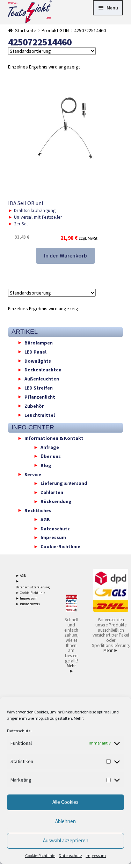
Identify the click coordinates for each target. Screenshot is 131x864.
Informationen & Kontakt (53, 438)
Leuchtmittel (39, 415)
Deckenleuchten (42, 369)
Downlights (37, 360)
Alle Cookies (65, 802)
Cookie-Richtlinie (40, 855)
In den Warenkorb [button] (65, 255)
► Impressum (26, 598)
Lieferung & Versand (64, 483)
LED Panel (35, 351)
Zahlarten (52, 492)
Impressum (96, 855)
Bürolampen (38, 342)
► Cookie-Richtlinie (30, 592)
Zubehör (34, 405)
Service (32, 474)
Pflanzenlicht (39, 396)
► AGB (21, 575)
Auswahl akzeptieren (65, 840)
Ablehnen (65, 821)
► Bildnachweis (28, 604)
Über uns (51, 456)
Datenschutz (18, 730)
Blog (46, 465)
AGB (45, 519)
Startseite (25, 30)
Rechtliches (37, 510)
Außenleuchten (41, 379)
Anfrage (50, 447)
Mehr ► (71, 668)
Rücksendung (56, 501)
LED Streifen (38, 388)
